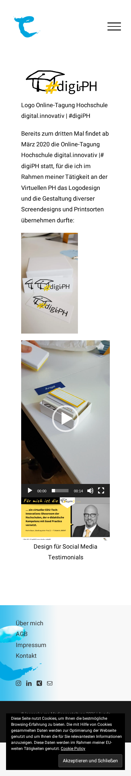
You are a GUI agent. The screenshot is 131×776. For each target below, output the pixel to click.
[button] (65, 418)
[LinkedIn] (29, 683)
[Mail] (49, 683)
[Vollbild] (101, 490)
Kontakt (26, 655)
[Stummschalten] (90, 490)
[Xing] (39, 683)
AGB (22, 634)
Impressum (31, 645)
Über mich (29, 623)
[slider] (60, 490)
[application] (65, 418)
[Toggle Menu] (114, 26)
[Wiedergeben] (30, 490)
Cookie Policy (73, 749)
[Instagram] (18, 683)
